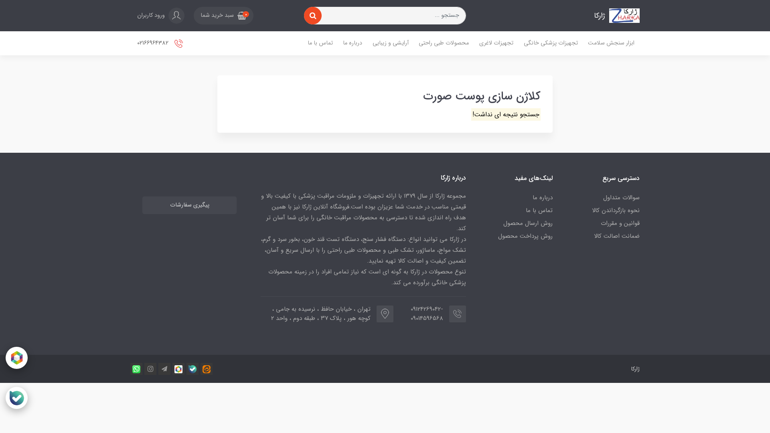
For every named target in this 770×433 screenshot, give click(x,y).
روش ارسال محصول (528, 223)
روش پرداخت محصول (525, 236)
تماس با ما (320, 43)
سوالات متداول (621, 197)
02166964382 (153, 43)
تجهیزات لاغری (496, 43)
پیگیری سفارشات (189, 205)
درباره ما (352, 43)
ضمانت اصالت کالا (617, 236)
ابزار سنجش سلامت (611, 43)
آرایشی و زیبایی (391, 43)
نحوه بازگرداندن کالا (616, 210)
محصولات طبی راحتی (444, 43)
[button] (223, 15)
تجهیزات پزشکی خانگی (551, 43)
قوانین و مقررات (620, 223)
